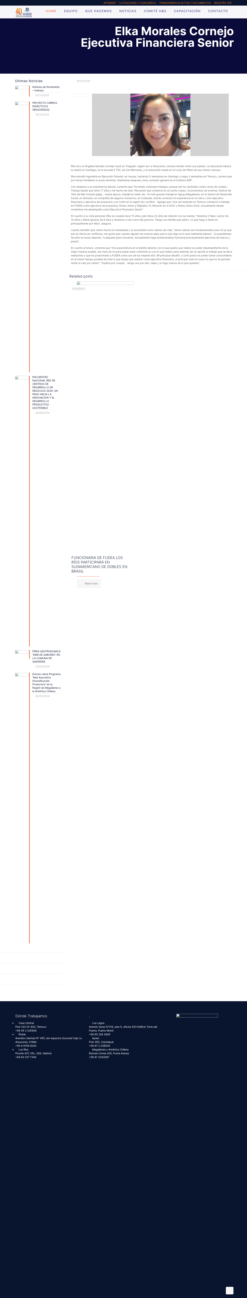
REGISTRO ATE (223, 2)
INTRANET (110, 2)
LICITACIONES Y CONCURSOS (137, 2)
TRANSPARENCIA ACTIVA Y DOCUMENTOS (185, 2)
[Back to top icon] (229, 1290)
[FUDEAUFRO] (23, 12)
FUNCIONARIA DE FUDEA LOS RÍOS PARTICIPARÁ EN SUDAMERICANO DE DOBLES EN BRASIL (99, 564)
